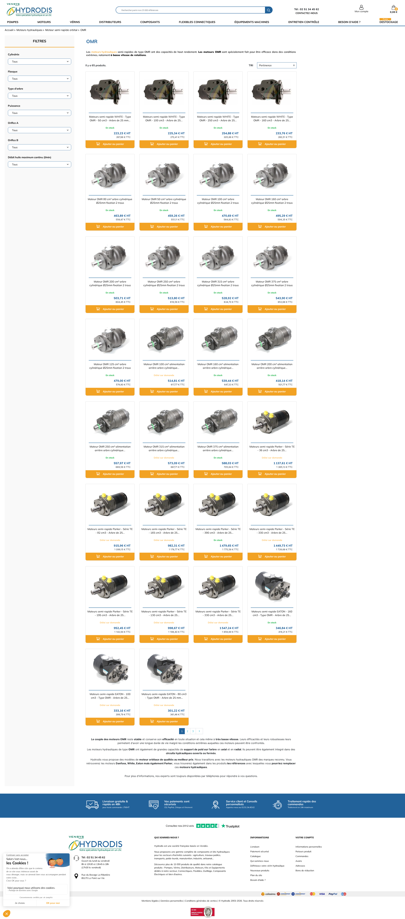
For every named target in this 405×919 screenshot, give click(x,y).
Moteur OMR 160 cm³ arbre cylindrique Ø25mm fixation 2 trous (272, 201)
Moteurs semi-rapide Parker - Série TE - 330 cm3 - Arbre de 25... (272, 530)
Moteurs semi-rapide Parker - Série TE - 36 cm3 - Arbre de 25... (272, 448)
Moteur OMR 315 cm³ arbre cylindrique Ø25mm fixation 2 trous (218, 283)
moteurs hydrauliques (104, 51)
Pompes (12, 22)
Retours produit (303, 851)
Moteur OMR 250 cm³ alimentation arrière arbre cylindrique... (110, 448)
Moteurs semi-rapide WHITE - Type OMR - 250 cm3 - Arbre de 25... (218, 118)
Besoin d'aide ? (349, 22)
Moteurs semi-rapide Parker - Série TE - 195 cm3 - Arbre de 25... (110, 613)
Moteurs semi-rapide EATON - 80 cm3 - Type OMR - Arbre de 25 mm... (164, 695)
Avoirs (299, 861)
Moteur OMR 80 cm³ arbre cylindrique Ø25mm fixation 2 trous (110, 201)
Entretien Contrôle (303, 22)
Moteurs (44, 22)
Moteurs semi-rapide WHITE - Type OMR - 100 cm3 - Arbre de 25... (164, 118)
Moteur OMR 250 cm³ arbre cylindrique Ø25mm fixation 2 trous (164, 283)
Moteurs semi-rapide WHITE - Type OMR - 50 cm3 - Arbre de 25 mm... (110, 118)
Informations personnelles (309, 846)
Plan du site (256, 875)
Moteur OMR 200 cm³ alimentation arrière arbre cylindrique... (272, 366)
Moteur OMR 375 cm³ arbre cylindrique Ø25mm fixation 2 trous (272, 283)
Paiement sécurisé (259, 851)
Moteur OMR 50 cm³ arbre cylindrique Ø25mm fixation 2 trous (164, 201)
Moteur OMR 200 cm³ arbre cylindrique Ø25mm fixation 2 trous (110, 283)
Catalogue (255, 856)
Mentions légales (150, 900)
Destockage (389, 22)
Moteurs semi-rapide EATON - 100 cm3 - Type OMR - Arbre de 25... (110, 695)
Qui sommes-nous (259, 861)
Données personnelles (172, 900)
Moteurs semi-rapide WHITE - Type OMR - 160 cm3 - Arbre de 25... (272, 118)
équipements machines (251, 22)
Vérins (75, 22)
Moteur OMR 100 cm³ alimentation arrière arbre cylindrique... (164, 366)
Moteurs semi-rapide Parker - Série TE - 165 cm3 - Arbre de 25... (164, 530)
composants (150, 22)
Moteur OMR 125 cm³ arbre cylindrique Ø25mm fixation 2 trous (110, 366)
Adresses (300, 865)
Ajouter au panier (113, 144)
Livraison (254, 846)
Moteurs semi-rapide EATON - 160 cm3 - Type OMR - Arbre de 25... (272, 613)
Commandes (302, 856)
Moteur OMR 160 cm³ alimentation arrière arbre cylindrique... (218, 366)
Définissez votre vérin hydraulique (267, 865)
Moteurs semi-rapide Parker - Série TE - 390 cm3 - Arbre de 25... (218, 530)
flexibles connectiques (197, 22)
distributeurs (110, 22)
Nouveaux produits (259, 870)
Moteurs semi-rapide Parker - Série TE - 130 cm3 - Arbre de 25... (164, 613)
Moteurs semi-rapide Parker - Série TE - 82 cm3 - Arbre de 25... (110, 530)
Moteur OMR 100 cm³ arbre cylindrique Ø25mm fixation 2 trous (218, 201)
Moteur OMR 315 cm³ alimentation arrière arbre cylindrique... (164, 448)
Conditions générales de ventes (201, 900)
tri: (251, 65)
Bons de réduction (305, 870)
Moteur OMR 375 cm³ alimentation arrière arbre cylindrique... (218, 448)
